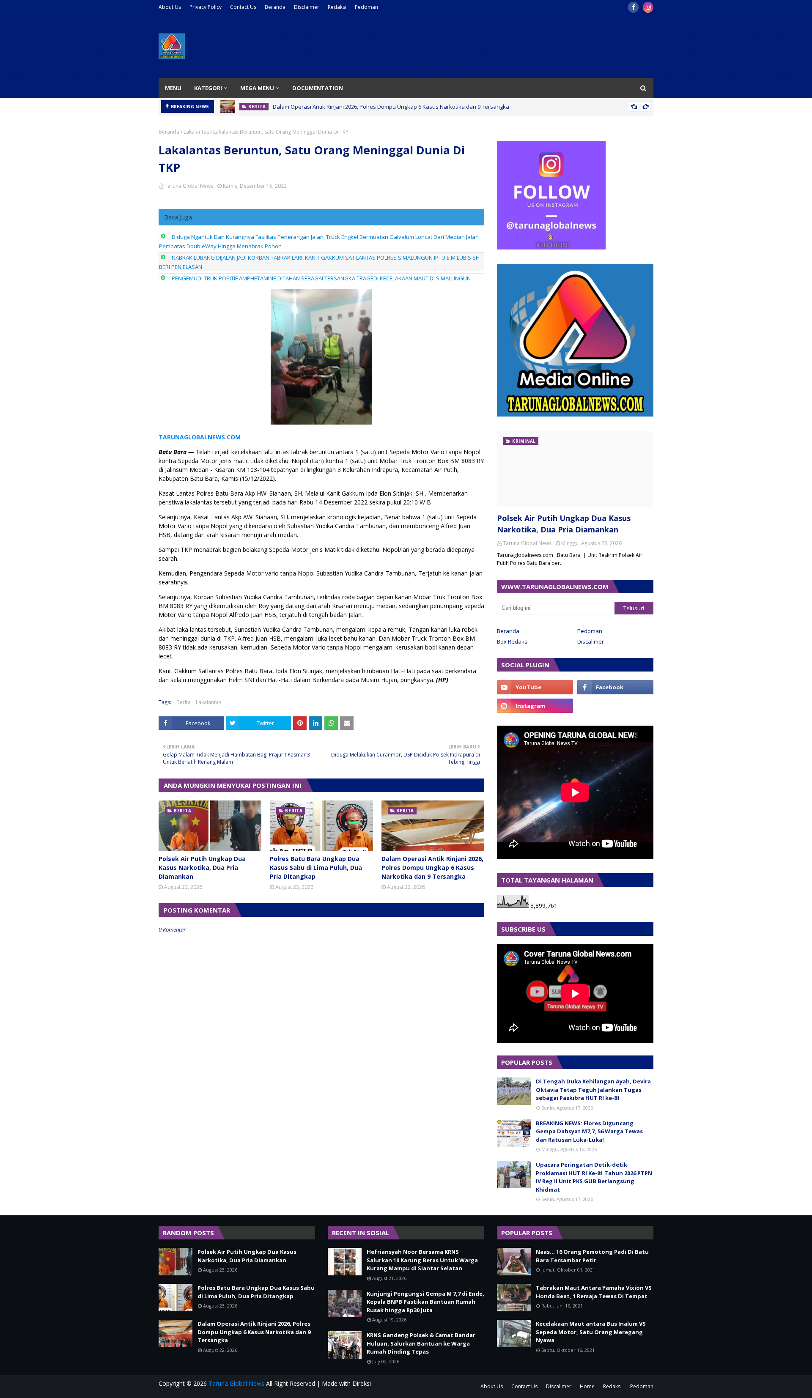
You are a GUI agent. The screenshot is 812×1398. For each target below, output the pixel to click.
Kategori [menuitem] (208, 88)
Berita (183, 702)
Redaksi (337, 7)
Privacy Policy (205, 7)
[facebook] (633, 7)
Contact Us (243, 7)
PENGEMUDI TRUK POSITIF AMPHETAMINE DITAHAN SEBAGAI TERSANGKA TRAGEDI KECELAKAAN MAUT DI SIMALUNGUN (321, 278)
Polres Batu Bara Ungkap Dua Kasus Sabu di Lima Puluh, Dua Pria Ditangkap (316, 867)
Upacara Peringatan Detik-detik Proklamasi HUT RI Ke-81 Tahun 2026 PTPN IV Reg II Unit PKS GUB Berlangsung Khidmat (594, 1177)
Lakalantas (196, 131)
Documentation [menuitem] (317, 88)
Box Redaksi (513, 641)
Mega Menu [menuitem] (257, 88)
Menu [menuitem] (173, 88)
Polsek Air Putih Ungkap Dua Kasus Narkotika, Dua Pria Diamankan (202, 867)
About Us (170, 7)
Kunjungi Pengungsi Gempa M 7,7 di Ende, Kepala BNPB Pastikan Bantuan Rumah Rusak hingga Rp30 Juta (425, 1302)
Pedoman (366, 7)
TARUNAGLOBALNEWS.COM (200, 437)
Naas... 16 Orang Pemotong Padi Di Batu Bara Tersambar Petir (592, 1256)
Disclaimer (306, 7)
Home (587, 1386)
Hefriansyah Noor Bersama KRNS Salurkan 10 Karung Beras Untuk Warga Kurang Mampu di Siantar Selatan (422, 1260)
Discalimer (590, 641)
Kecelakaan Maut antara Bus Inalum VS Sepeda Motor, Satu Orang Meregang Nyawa (591, 1332)
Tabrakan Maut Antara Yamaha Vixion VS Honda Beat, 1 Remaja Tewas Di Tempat (594, 1292)
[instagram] (648, 7)
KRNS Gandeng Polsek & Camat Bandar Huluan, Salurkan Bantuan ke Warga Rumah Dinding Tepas (421, 1343)
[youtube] (535, 687)
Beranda (275, 7)
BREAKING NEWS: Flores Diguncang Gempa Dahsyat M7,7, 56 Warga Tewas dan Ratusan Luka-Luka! (589, 1131)
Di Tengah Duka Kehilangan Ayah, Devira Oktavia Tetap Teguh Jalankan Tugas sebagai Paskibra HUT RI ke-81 (593, 1089)
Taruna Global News (189, 185)
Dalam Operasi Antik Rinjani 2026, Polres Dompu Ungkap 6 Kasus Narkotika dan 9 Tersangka (391, 106)
